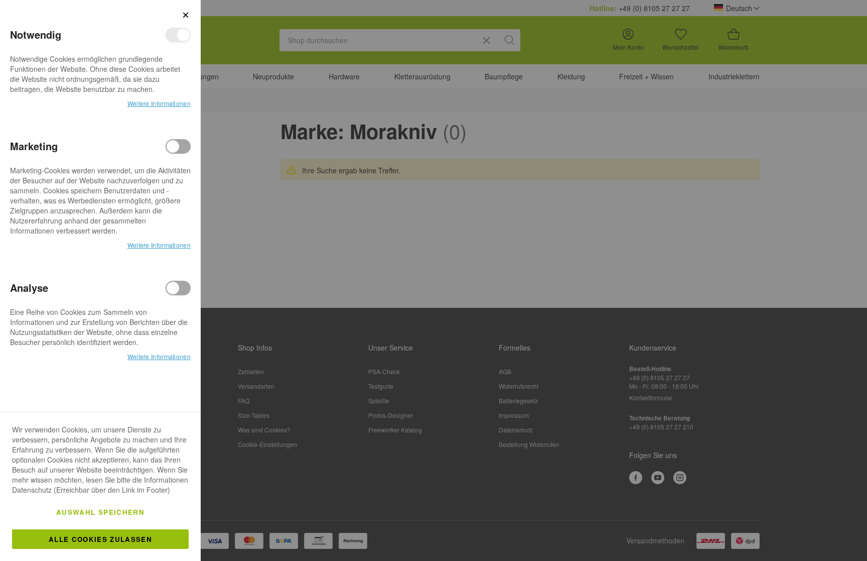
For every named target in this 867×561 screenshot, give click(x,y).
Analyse (178, 288)
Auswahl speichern (100, 512)
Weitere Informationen (159, 103)
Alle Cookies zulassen (100, 539)
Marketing (178, 146)
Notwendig (178, 35)
